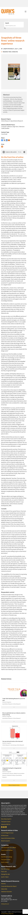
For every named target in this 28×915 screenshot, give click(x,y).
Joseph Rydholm (8, 49)
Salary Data (4, 889)
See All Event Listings (6, 857)
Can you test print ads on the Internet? (12, 741)
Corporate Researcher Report (8, 886)
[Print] (2, 147)
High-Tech (15, 126)
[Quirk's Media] (7, 11)
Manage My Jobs (5, 874)
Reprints (11, 913)
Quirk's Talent (4, 877)
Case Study (4, 134)
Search (7, 23)
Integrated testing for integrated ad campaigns (11, 769)
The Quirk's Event (5, 821)
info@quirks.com (5, 904)
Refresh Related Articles (14, 785)
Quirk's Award (5, 862)
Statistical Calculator (6, 891)
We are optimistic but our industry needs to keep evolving (13, 713)
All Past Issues (4, 835)
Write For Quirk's (5, 841)
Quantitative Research (17, 121)
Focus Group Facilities (7, 850)
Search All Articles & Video (8, 838)
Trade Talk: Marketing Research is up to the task (13, 699)
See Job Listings (5, 869)
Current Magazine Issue (7, 833)
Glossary (3, 883)
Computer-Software (6, 126)
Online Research (5, 121)
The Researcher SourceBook (8, 847)
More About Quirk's (6, 819)
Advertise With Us (5, 824)
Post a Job (4, 871)
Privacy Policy (4, 913)
